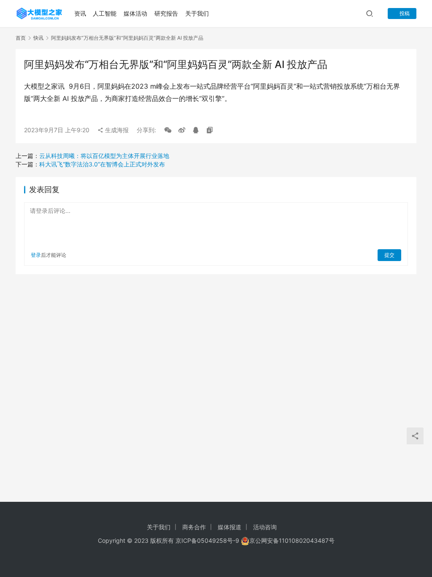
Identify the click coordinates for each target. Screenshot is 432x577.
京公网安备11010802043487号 (292, 540)
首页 (21, 38)
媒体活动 (135, 13)
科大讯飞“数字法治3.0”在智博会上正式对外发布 (102, 164)
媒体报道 (229, 527)
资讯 (80, 13)
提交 (389, 255)
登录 (36, 255)
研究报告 (166, 13)
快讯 (38, 38)
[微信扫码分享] (168, 130)
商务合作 (194, 527)
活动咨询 (265, 527)
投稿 (404, 13)
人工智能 (104, 13)
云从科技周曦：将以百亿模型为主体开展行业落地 (104, 155)
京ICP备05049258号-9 (207, 540)
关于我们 (197, 13)
